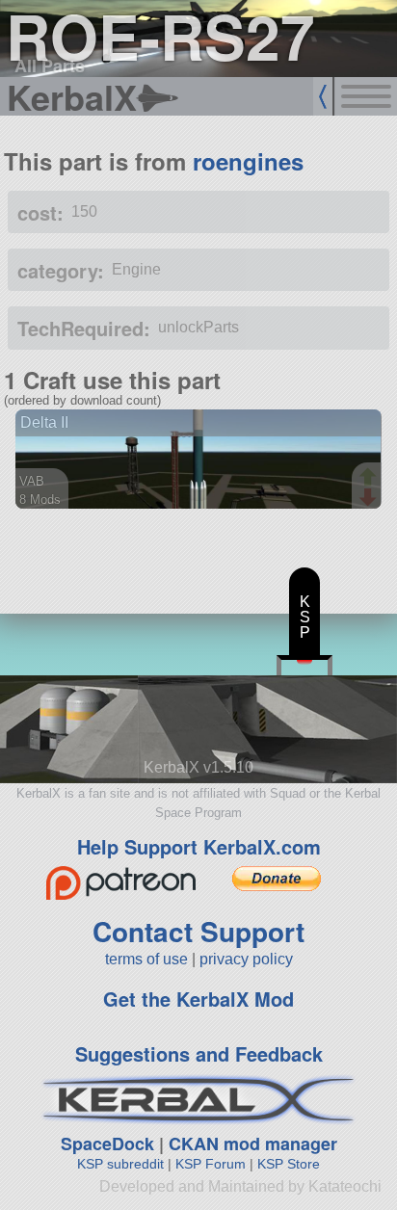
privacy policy (246, 959)
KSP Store (288, 1163)
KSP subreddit (120, 1163)
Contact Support (198, 931)
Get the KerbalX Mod (198, 999)
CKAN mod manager (253, 1143)
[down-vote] (370, 498)
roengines (248, 161)
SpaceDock (107, 1143)
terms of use (146, 959)
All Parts (49, 65)
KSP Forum (210, 1163)
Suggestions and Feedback (199, 1053)
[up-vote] (370, 478)
